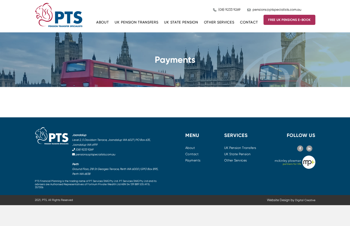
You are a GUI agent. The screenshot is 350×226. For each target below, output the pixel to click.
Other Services (219, 22)
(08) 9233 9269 (229, 9)
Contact (249, 22)
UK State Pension (181, 22)
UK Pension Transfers (136, 22)
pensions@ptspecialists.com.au (277, 9)
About (102, 22)
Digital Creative (305, 200)
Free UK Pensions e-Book (289, 20)
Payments (193, 160)
